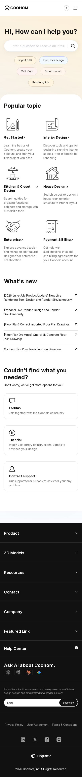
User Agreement (37, 724)
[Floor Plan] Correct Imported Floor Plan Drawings (36, 324)
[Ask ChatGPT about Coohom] (8, 672)
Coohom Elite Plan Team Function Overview (32, 349)
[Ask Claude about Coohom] (29, 672)
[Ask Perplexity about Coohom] (18, 672)
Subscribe (68, 702)
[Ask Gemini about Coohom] (39, 672)
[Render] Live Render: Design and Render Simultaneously (32, 312)
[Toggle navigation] (75, 8)
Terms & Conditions (64, 724)
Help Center (15, 648)
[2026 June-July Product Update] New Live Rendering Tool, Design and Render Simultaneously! (38, 297)
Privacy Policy (14, 724)
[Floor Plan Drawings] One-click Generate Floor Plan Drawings (35, 336)
